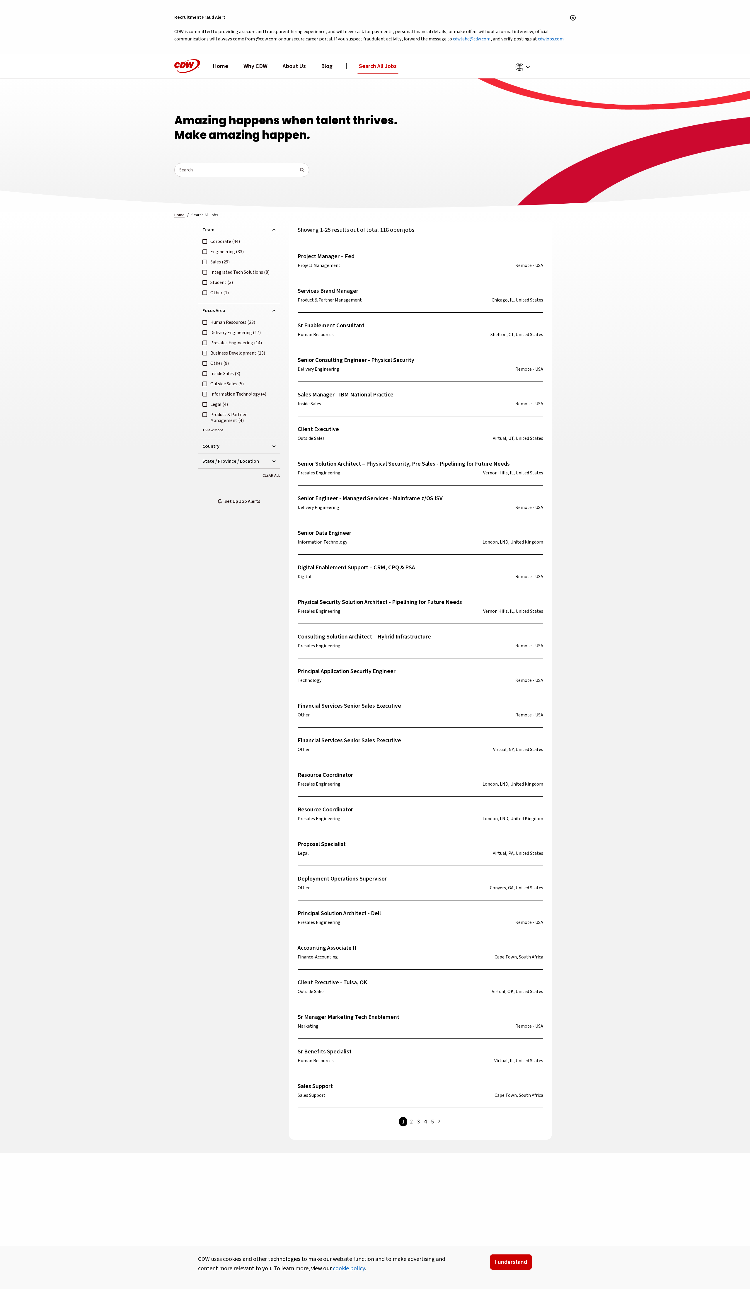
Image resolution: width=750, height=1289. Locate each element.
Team (208, 230)
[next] (439, 1122)
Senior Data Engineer (324, 533)
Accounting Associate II (327, 948)
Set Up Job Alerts (241, 501)
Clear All (271, 475)
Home (220, 66)
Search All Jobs (378, 66)
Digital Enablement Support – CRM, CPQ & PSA (356, 567)
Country (210, 446)
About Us (294, 66)
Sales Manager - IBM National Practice (345, 395)
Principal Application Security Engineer (347, 671)
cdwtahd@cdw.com (471, 39)
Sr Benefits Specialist (325, 1052)
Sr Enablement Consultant (331, 325)
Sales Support (315, 1086)
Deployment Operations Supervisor (342, 879)
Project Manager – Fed (326, 256)
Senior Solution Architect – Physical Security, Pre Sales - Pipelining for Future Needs (404, 464)
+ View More (213, 430)
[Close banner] (573, 18)
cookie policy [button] (349, 1268)
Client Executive (318, 429)
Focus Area (213, 311)
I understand (511, 1262)
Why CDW (255, 66)
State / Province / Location (230, 461)
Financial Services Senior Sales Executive (349, 706)
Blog (327, 66)
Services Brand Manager (328, 291)
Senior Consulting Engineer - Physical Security (356, 360)
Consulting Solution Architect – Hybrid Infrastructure (364, 637)
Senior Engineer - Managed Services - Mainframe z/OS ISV (370, 498)
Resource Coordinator (325, 775)
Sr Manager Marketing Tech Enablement (348, 1017)
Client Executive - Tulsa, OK (332, 982)
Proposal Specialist (322, 844)
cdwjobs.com (551, 39)
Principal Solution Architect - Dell (339, 913)
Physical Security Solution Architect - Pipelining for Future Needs (380, 602)
